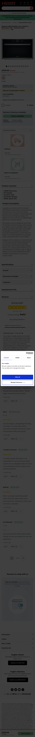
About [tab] (29, 357)
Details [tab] (18, 357)
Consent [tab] (6, 357)
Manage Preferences (16, 382)
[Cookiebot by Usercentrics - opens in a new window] (26, 353)
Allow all (17, 377)
